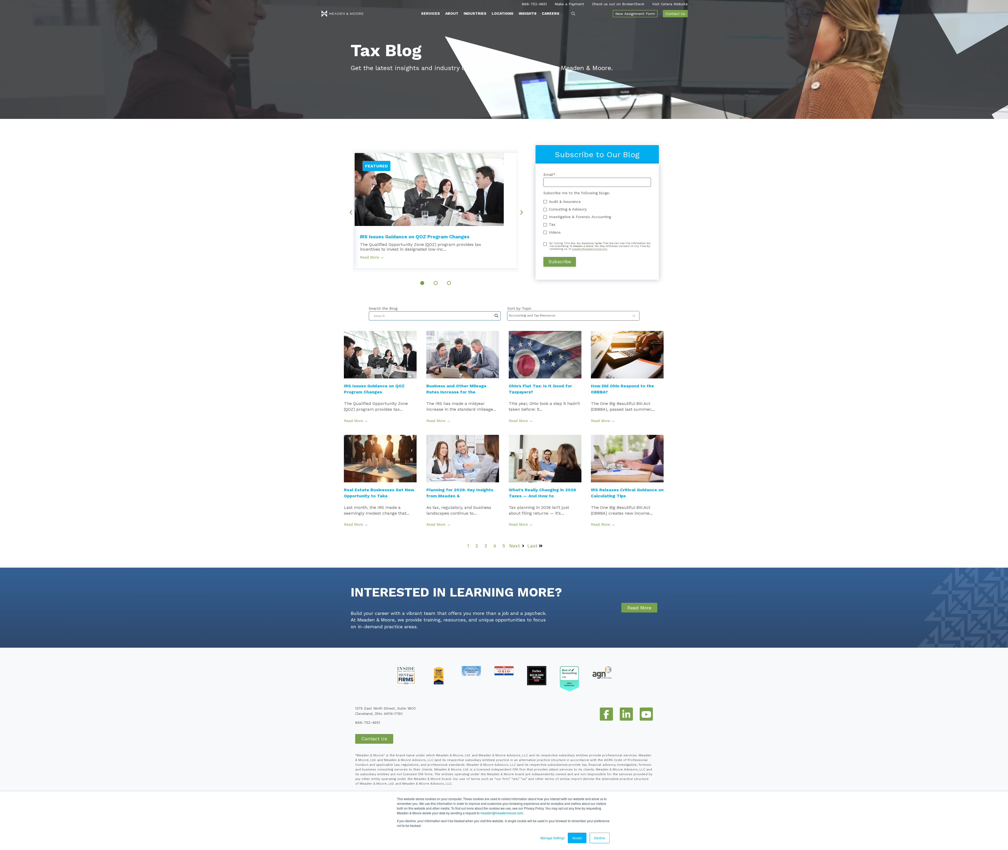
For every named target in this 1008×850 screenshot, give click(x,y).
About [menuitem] (451, 13)
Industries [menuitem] (475, 13)
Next (523, 210)
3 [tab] (449, 283)
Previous (349, 210)
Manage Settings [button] (552, 838)
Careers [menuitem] (550, 13)
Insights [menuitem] (528, 13)
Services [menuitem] (430, 13)
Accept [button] (577, 838)
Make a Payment (569, 4)
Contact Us (675, 14)
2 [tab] (436, 283)
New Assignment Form (635, 14)
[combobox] (435, 315)
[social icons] (606, 714)
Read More (639, 607)
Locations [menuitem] (502, 13)
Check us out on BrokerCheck (618, 4)
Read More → (372, 257)
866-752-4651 (534, 4)
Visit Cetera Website (670, 4)
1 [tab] (422, 283)
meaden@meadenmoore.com (501, 813)
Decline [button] (599, 838)
